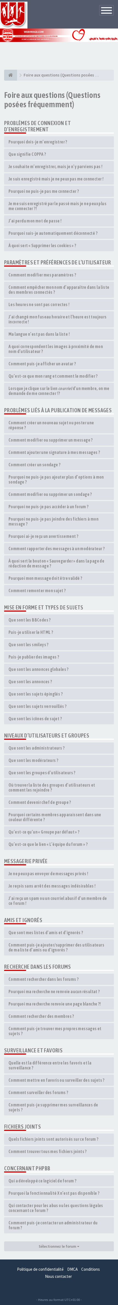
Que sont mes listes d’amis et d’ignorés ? (46, 932)
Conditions (90, 1269)
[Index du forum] (10, 75)
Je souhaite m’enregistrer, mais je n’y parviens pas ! (55, 166)
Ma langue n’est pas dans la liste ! (39, 334)
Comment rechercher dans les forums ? (43, 979)
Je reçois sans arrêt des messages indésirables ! (52, 885)
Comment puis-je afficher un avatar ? (42, 363)
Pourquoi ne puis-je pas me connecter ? (44, 191)
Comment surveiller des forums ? (38, 1092)
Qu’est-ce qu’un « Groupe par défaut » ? (44, 831)
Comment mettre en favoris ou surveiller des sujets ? (57, 1080)
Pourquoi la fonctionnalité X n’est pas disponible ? (54, 1193)
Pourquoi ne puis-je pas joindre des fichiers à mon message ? (54, 521)
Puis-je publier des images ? (34, 656)
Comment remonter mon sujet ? (37, 590)
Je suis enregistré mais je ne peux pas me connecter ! (56, 178)
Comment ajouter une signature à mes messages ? (54, 452)
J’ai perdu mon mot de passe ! (35, 220)
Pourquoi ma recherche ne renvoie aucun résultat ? (54, 991)
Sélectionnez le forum (58, 1246)
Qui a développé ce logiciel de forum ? (42, 1180)
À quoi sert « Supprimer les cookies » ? (42, 245)
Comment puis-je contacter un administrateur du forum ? (53, 1225)
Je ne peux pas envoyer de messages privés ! (48, 873)
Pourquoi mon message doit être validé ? (45, 578)
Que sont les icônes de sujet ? (35, 718)
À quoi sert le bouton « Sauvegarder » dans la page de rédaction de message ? (56, 563)
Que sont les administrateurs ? (36, 747)
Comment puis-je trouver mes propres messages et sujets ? (55, 1031)
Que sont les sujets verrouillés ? (37, 706)
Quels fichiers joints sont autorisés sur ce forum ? (53, 1139)
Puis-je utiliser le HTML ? (31, 632)
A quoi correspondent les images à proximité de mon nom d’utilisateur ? (56, 349)
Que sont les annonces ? (30, 681)
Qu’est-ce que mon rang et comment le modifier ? (53, 376)
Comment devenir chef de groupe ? (40, 802)
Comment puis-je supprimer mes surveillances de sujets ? (53, 1107)
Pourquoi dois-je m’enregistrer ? (38, 141)
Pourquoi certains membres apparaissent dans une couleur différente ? (55, 817)
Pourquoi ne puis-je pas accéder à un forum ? (49, 506)
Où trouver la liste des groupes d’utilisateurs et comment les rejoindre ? (52, 787)
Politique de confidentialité (40, 1269)
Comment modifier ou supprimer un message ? (51, 439)
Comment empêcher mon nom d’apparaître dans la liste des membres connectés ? (59, 290)
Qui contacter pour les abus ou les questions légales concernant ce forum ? (56, 1208)
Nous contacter (58, 1276)
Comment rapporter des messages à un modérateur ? (57, 548)
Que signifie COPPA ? (27, 154)
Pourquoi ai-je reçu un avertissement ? (43, 536)
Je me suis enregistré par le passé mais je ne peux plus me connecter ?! (57, 206)
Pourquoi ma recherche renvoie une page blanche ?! (55, 1003)
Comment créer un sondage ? (34, 464)
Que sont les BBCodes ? (30, 619)
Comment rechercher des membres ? (41, 1016)
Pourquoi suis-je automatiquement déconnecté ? (53, 233)
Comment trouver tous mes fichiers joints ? (48, 1151)
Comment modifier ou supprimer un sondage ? (50, 494)
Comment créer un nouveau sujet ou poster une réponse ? (51, 425)
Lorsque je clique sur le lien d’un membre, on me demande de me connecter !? (59, 391)
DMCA (72, 1269)
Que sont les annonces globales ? (39, 669)
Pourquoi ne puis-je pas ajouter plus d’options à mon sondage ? (56, 479)
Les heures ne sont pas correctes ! (39, 304)
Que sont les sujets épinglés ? (36, 693)
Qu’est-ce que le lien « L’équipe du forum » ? (48, 844)
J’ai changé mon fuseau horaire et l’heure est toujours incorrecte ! (58, 319)
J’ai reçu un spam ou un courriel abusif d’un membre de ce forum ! (58, 901)
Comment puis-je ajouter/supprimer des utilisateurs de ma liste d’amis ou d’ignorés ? (56, 947)
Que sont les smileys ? (29, 644)
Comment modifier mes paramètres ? (42, 274)
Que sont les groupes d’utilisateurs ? (42, 772)
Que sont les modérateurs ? (33, 760)
